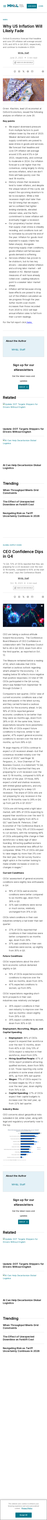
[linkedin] (19, 71)
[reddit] (28, 71)
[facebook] (15, 71)
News (5, 20)
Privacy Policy (27, 1508)
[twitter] (23, 71)
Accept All (23, 1515)
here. (29, 322)
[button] (5, 6)
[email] (32, 71)
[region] (23, 1510)
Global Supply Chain (12, 545)
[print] (43, 71)
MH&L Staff (23, 53)
